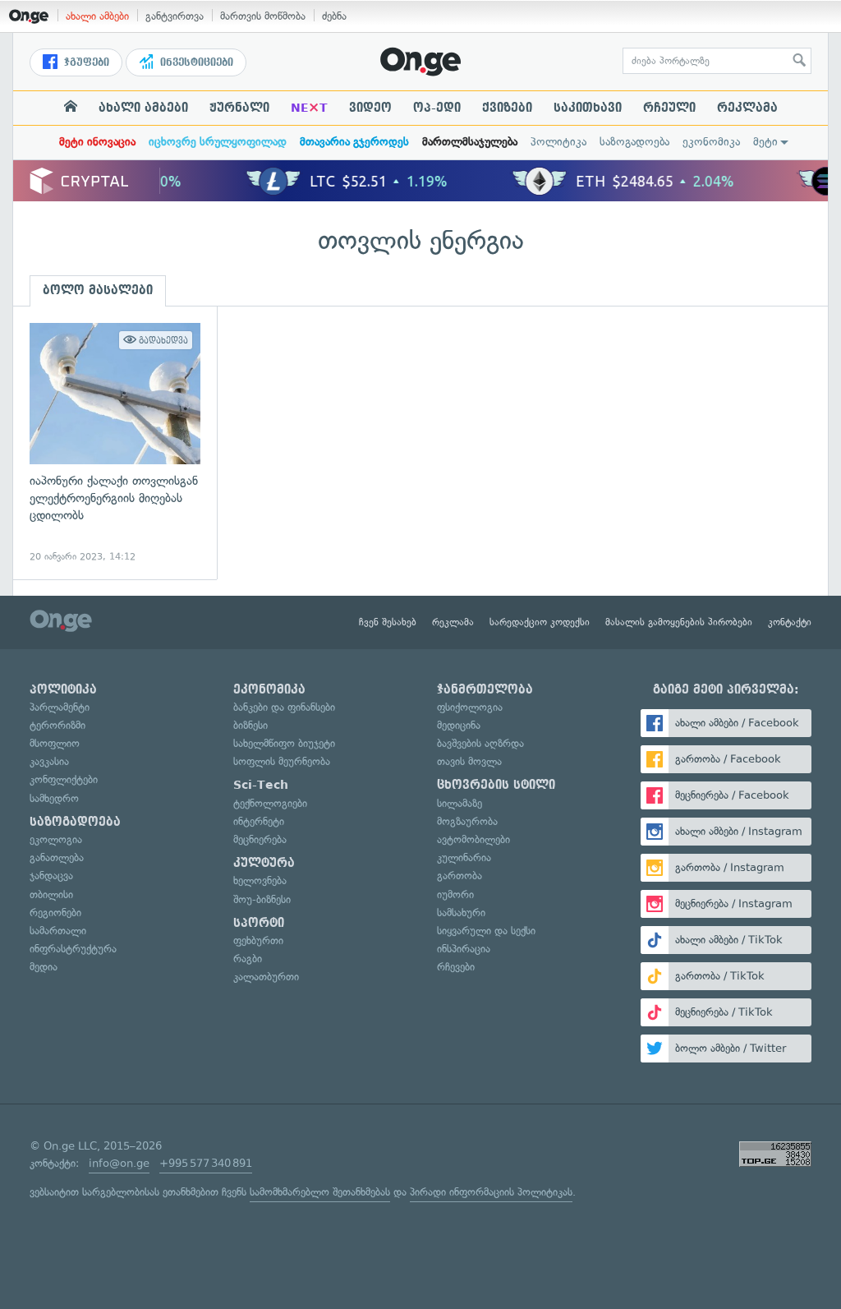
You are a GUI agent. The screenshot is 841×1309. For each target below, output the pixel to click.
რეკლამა (747, 107)
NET (309, 107)
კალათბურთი (266, 976)
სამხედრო (54, 798)
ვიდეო (370, 107)
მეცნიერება (260, 839)
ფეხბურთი (258, 940)
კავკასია (49, 761)
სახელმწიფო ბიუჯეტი (284, 743)
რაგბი (247, 958)
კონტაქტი (789, 622)
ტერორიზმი (57, 725)
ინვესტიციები (195, 62)
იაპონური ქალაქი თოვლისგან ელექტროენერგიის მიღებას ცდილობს (115, 443)
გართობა (459, 875)
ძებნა (334, 16)
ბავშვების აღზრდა (480, 743)
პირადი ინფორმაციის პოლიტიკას (491, 1192)
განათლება (57, 857)
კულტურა (264, 862)
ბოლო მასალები (98, 290)
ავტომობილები (473, 839)
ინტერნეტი (258, 821)
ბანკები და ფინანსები (284, 707)
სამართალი (58, 930)
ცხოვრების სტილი (496, 784)
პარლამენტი (60, 707)
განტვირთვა (174, 16)
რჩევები (456, 967)
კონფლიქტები (64, 779)
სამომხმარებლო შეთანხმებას (320, 1192)
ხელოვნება (260, 880)
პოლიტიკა (558, 142)
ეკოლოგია (56, 839)
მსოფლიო (55, 743)
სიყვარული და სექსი (486, 930)
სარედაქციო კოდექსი (539, 622)
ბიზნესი (250, 725)
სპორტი (258, 922)
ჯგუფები (85, 62)
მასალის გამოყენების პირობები (678, 622)
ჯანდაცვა (51, 875)
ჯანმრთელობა (485, 689)
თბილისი (51, 894)
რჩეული (669, 107)
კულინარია (464, 857)
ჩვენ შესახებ (387, 622)
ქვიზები (507, 107)
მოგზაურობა (467, 821)
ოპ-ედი (437, 107)
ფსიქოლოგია (470, 707)
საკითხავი (588, 107)
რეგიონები (55, 912)
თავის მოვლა (469, 761)
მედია (43, 967)
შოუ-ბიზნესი (262, 899)
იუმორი (455, 894)
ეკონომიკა (711, 142)
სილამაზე (459, 803)
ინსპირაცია (463, 949)
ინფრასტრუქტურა (73, 949)
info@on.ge (119, 1163)
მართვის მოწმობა (263, 16)
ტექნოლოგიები (270, 803)
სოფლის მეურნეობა (281, 761)
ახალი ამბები (97, 16)
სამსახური (461, 912)
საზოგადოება (634, 142)
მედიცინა (458, 725)
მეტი (765, 142)
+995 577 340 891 (205, 1163)
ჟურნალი (239, 107)
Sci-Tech (260, 784)
